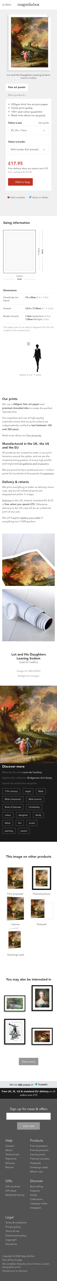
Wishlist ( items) (14, 1195)
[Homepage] (28, 5)
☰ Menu (6, 4)
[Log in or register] (47, 4)
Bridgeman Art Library (39, 777)
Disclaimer (11, 1244)
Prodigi (18, 1260)
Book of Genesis (13, 807)
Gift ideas (10, 1190)
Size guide (43, 122)
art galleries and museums (34, 463)
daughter (23, 815)
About (8, 1150)
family (38, 815)
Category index (38, 1203)
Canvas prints (37, 1154)
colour (8, 815)
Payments (10, 1158)
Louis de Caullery (28, 78)
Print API (6, 1260)
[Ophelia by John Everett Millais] (14, 1003)
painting (9, 830)
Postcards (35, 1163)
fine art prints (33, 435)
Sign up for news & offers (28, 1109)
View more (28, 1061)
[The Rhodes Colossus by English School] (14, 1032)
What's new (36, 1171)
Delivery (7, 500)
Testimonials (12, 1154)
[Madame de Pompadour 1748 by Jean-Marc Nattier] (42, 998)
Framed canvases (40, 1158)
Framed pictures (39, 1150)
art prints (40, 115)
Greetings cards (39, 1167)
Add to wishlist (17, 197)
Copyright (11, 1239)
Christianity (34, 807)
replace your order (30, 517)
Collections (36, 1199)
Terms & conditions (16, 1222)
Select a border (16, 141)
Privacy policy (13, 1226)
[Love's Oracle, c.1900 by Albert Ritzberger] (42, 1036)
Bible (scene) (35, 799)
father (8, 823)
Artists (33, 1195)
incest (32, 823)
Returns (9, 1167)
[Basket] (52, 4)
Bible (40, 791)
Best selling (36, 1186)
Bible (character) (13, 799)
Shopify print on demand (14, 1270)
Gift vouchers (12, 1186)
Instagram (35, 1207)
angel (28, 791)
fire (19, 823)
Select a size (28, 122)
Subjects (35, 1190)
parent (24, 830)
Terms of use (12, 1231)
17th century (11, 791)
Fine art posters (38, 1145)
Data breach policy (15, 1235)
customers (48, 473)
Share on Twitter (40, 197)
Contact (9, 1145)
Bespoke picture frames (29, 1263)
